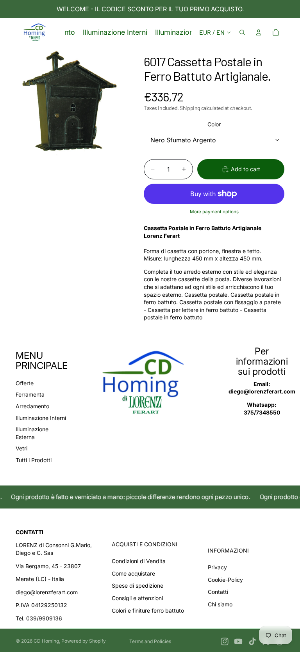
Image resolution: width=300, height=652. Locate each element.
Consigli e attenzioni (137, 598)
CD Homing (46, 641)
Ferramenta (30, 394)
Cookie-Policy (225, 579)
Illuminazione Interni (41, 418)
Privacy (217, 567)
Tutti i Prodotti (34, 460)
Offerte (25, 383)
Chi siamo (220, 604)
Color (214, 124)
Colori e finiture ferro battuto (148, 610)
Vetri (21, 448)
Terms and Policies (150, 641)
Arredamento (32, 406)
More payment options (214, 211)
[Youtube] (238, 641)
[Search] (242, 32)
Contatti (218, 591)
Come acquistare (133, 573)
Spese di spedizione (137, 585)
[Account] (258, 32)
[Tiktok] (252, 641)
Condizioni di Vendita (139, 561)
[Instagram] (224, 641)
